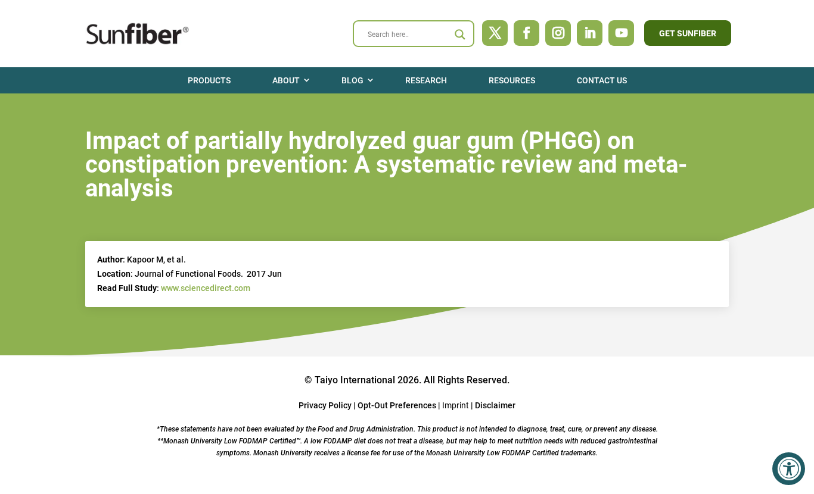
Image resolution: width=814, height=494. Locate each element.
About (286, 80)
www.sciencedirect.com (205, 288)
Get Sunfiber (687, 33)
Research (426, 80)
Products (209, 80)
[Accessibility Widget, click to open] (788, 468)
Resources (512, 80)
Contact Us (602, 80)
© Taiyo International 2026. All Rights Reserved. (407, 380)
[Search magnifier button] (460, 34)
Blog (352, 80)
